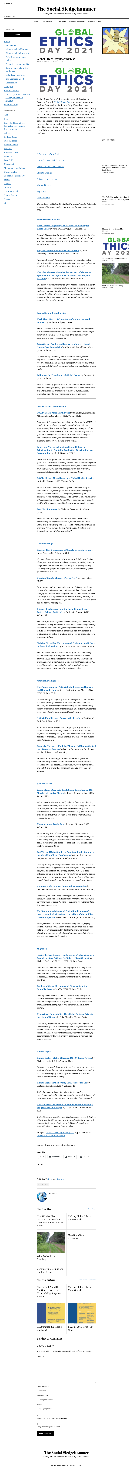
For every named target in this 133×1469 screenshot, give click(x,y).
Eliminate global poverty (17, 53)
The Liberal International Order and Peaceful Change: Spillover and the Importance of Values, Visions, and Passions (64, 275)
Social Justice (43, 1185)
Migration (41, 191)
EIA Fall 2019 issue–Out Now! (80, 1328)
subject (7, 183)
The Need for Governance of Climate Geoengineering (64, 549)
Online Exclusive (11, 171)
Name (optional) (43, 1387)
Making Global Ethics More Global (79, 1218)
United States (10, 195)
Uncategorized (11, 191)
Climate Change (44, 172)
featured (8, 148)
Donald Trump (11, 144)
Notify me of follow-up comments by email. (52, 1418)
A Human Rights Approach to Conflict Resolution (62, 886)
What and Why (94, 21)
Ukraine (7, 187)
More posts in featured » (87, 1280)
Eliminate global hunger (17, 49)
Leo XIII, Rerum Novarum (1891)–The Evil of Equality (18, 97)
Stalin (7, 179)
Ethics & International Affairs (51, 1135)
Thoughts (62, 21)
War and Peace (44, 185)
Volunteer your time (15, 74)
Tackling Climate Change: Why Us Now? (57, 577)
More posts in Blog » (89, 1209)
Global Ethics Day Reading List (60, 1132)
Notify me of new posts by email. (48, 1427)
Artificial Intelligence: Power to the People (58, 718)
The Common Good (15, 78)
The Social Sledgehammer (66, 8)
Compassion (11, 82)
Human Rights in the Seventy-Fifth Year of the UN (62, 1082)
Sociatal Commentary (14, 175)
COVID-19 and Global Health (50, 166)
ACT (6, 115)
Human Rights (43, 197)
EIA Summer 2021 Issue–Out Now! (50, 1328)
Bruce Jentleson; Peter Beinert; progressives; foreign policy (14, 125)
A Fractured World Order (49, 154)
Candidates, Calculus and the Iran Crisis (50, 1270)
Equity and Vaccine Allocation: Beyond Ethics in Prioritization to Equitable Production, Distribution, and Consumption (65, 450)
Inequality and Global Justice (50, 160)
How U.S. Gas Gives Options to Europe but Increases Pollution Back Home (50, 1221)
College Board (10, 136)
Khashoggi (9, 164)
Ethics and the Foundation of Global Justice (59, 375)
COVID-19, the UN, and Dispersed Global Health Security (65, 478)
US (5, 203)
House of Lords (11, 152)
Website (39, 1405)
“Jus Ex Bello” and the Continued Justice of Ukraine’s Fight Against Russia (49, 1291)
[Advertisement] (66, 143)
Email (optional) (42, 1396)
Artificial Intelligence (47, 179)
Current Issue (10, 140)
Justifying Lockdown (47, 509)
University (9, 199)
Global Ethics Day (62, 102)
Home (35, 21)
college (7, 133)
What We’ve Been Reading (46, 1257)
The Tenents (46, 21)
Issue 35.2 (8, 160)
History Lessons (76, 21)
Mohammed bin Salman (15, 168)
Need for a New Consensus (76, 1237)
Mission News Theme (58, 1465)
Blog (6, 119)
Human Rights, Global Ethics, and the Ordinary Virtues (64, 1057)
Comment (40, 1356)
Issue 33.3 (8, 156)
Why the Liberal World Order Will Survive (58, 250)
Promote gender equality (17, 64)
